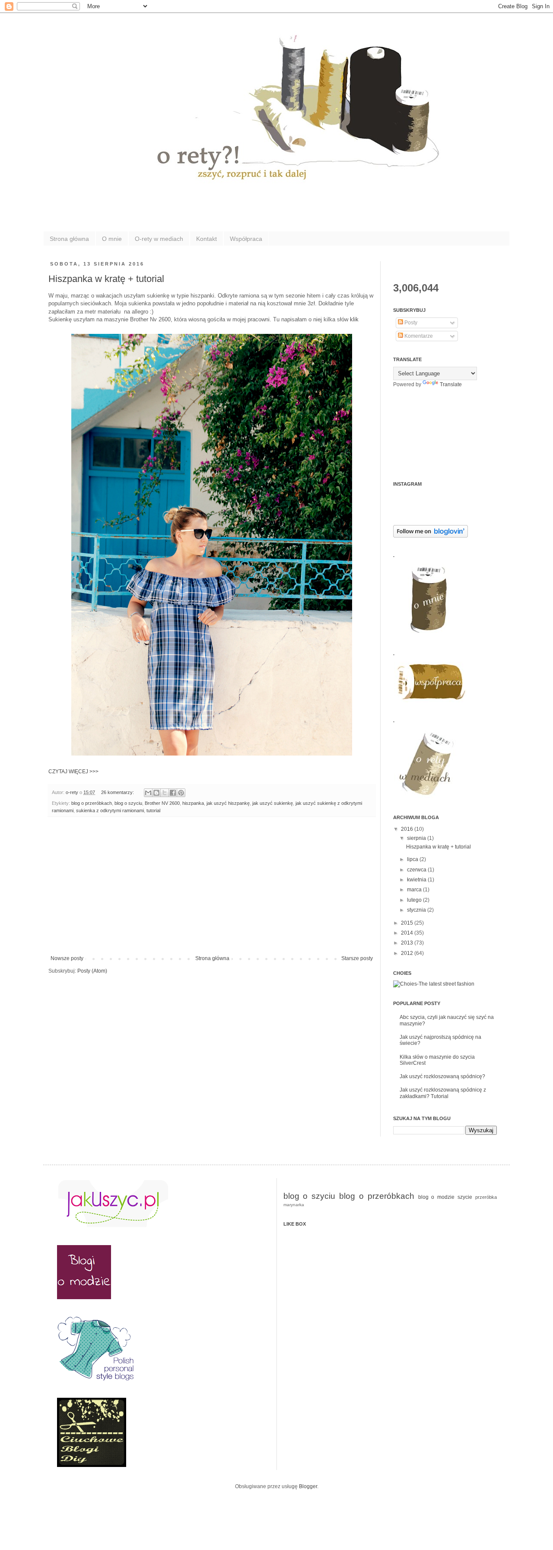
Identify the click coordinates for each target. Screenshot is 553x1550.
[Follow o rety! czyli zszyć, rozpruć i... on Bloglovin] (430, 536)
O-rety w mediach (159, 238)
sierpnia (417, 838)
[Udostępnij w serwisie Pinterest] (181, 792)
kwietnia (417, 880)
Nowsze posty (67, 958)
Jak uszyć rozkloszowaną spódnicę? (442, 1076)
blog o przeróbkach (91, 803)
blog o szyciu (128, 803)
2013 (407, 943)
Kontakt (206, 238)
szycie (465, 1197)
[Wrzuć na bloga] (156, 792)
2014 (407, 933)
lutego (415, 900)
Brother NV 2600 (162, 803)
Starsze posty (357, 958)
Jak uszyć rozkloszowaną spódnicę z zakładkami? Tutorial (443, 1093)
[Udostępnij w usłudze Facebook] (172, 792)
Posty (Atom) (92, 971)
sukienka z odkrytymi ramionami (110, 810)
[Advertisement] (211, 890)
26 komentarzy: (118, 792)
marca (415, 890)
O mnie (112, 238)
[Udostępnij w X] (164, 792)
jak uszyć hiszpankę (228, 803)
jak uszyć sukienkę (272, 803)
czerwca (417, 870)
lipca (413, 859)
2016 (407, 829)
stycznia (417, 910)
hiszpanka (193, 803)
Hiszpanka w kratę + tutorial (106, 278)
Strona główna (69, 238)
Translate (451, 384)
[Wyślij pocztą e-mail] (148, 792)
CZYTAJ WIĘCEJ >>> (73, 772)
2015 (407, 923)
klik (354, 319)
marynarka (293, 1204)
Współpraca (246, 238)
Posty (410, 323)
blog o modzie (436, 1197)
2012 (407, 953)
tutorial (153, 810)
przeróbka (486, 1197)
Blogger (308, 1486)
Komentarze (418, 336)
